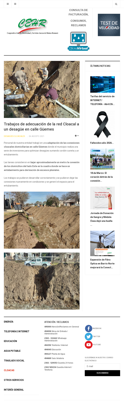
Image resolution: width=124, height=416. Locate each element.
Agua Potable (12, 351)
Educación (10, 341)
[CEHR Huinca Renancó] (31, 25)
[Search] (116, 4)
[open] (7, 4)
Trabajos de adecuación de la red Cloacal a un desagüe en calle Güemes (41, 126)
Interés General (14, 390)
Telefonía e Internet (16, 331)
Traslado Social (14, 360)
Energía (8, 322)
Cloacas (9, 370)
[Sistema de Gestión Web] (78, 41)
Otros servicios (14, 380)
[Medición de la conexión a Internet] (109, 24)
